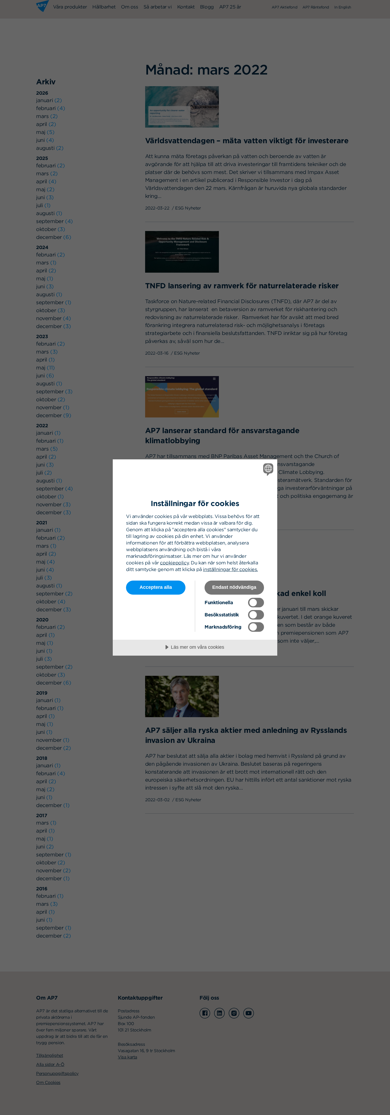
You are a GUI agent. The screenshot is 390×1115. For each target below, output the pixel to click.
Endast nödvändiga (234, 587)
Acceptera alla (156, 587)
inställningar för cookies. (230, 569)
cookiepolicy (174, 562)
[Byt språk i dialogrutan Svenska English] (267, 469)
